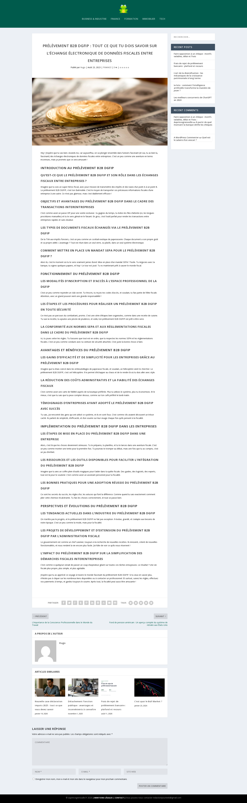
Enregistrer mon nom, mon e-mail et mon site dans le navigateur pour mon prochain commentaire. (81, 779)
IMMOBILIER (148, 19)
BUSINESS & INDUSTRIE (94, 19)
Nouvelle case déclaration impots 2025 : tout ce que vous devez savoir (48, 705)
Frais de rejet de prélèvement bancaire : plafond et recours (113, 705)
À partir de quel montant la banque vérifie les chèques (193, 123)
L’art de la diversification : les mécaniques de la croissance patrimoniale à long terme (188, 76)
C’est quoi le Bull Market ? (148, 701)
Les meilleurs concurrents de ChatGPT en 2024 (193, 98)
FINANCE (115, 19)
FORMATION (131, 19)
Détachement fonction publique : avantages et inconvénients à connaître (82, 705)
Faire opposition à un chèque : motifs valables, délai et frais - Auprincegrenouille (192, 119)
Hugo (82, 67)
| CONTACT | (119, 797)
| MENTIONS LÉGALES (103, 797)
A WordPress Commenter (186, 137)
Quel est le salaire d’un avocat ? (192, 138)
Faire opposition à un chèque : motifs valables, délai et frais (192, 55)
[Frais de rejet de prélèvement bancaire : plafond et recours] (116, 687)
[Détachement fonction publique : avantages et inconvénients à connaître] (83, 687)
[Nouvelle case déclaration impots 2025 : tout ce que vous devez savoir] (50, 687)
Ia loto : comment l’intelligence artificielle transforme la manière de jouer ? (192, 88)
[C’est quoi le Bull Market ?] (149, 687)
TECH (162, 19)
